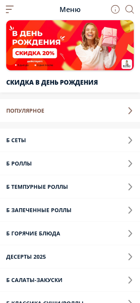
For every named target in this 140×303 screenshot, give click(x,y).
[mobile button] (9, 9)
